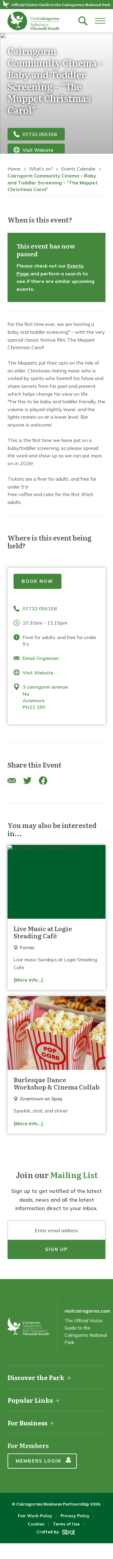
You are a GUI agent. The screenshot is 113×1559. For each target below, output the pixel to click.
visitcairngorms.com (87, 1311)
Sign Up (56, 1249)
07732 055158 (40, 134)
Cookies (36, 1524)
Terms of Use (66, 1524)
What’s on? (41, 169)
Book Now (37, 581)
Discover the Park (36, 1377)
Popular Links (30, 1400)
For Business (27, 1422)
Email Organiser (41, 658)
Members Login (38, 1461)
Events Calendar (78, 169)
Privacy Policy (75, 1515)
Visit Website (38, 150)
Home (14, 169)
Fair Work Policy (35, 1515)
